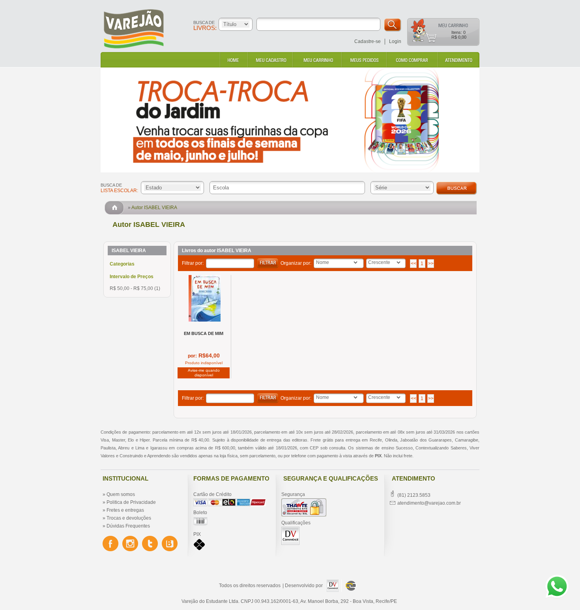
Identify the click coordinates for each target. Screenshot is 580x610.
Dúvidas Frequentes (128, 526)
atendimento (458, 59)
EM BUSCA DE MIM (203, 333)
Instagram (130, 544)
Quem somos (121, 494)
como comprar (412, 59)
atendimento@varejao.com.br (429, 503)
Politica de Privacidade (131, 502)
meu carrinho (316, 59)
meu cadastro (269, 59)
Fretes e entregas (125, 510)
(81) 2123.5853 (413, 495)
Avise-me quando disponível (204, 372)
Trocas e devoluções (129, 518)
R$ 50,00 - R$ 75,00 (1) (135, 288)
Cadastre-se (367, 41)
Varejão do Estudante (146, 29)
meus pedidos (363, 59)
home (233, 59)
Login (395, 41)
